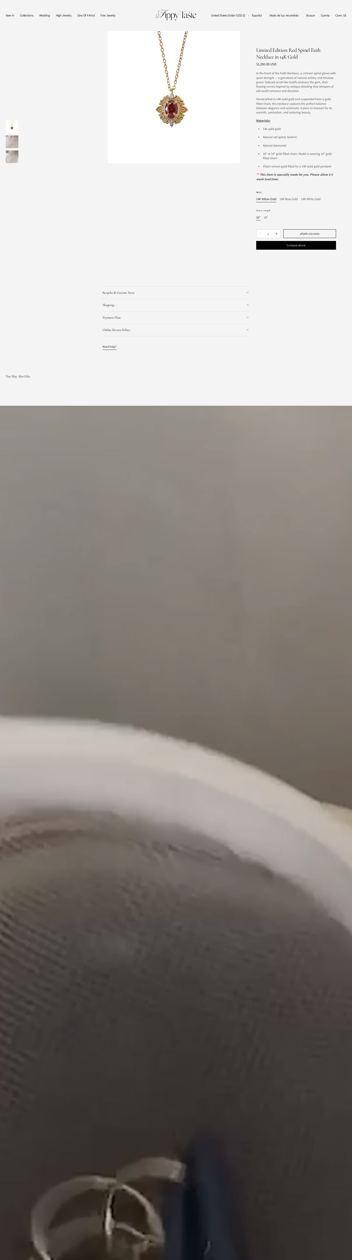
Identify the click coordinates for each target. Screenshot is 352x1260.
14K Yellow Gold (266, 199)
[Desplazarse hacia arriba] (344, 1252)
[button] (228, 15)
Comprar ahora (296, 245)
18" (266, 217)
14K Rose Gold (289, 199)
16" (258, 217)
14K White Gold (311, 199)
